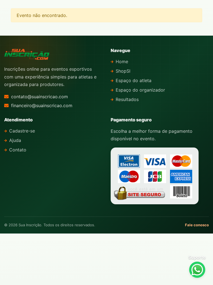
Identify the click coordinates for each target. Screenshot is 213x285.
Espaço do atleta (133, 80)
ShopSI (123, 71)
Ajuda (15, 140)
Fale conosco (197, 225)
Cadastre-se (22, 131)
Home (122, 61)
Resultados (127, 99)
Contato (17, 150)
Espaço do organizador (140, 90)
